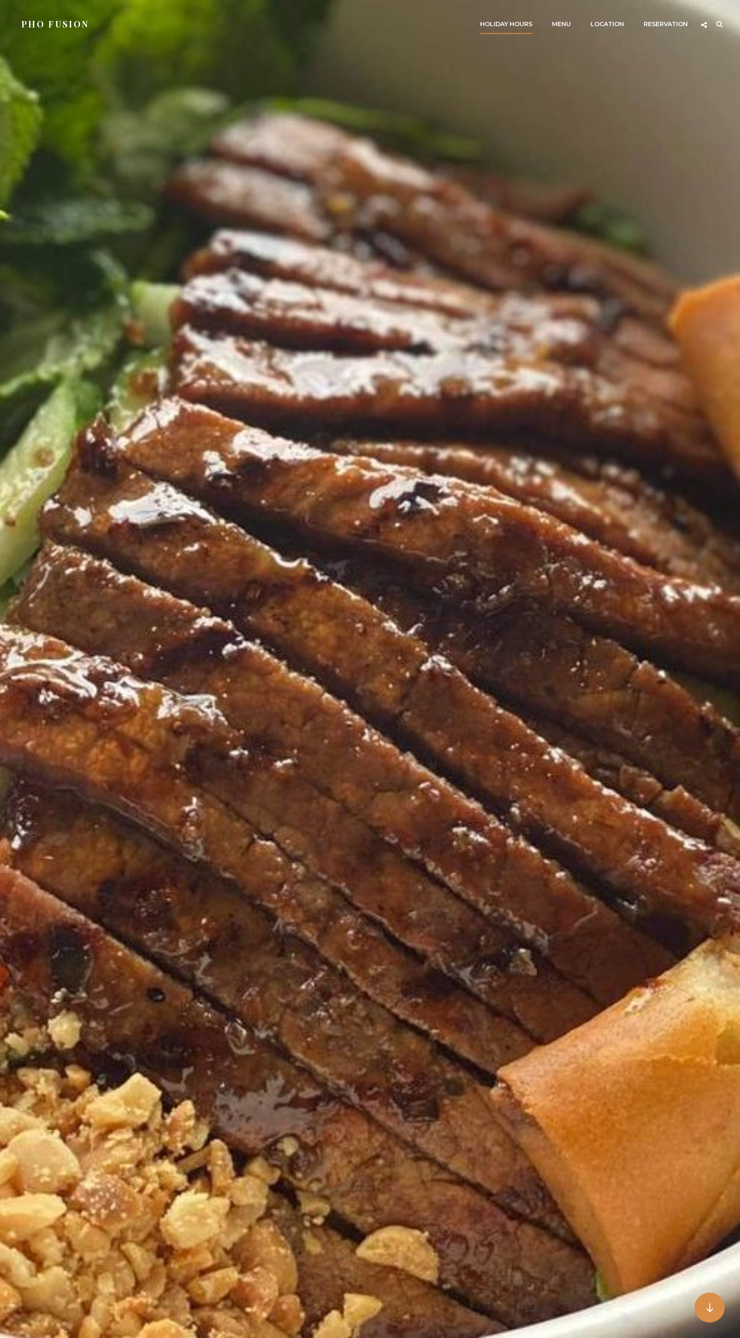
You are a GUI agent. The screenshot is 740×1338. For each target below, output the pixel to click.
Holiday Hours (506, 24)
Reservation (666, 24)
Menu (561, 24)
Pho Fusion (55, 24)
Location (607, 24)
